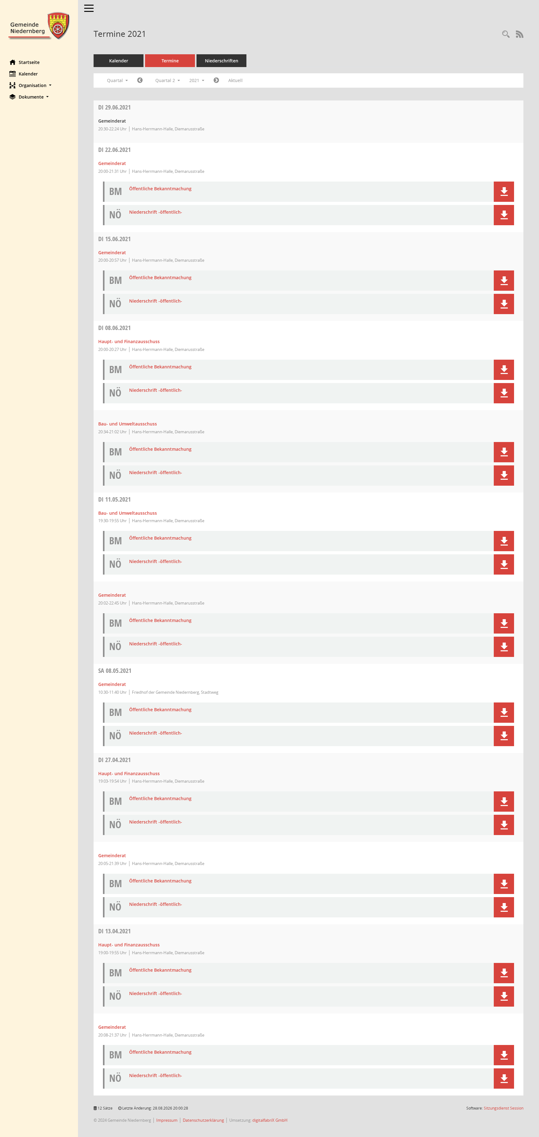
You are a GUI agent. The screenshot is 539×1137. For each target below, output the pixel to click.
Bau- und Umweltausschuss (127, 424)
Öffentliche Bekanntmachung (160, 189)
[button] (39, 85)
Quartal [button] (115, 80)
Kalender (28, 74)
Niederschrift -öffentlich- (155, 212)
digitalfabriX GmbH (270, 1120)
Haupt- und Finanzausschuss (129, 341)
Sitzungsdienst (503, 1108)
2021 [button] (195, 80)
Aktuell (235, 80)
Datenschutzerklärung (203, 1120)
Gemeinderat (112, 163)
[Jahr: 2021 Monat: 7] (216, 80)
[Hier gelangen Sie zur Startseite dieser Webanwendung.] (39, 25)
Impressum (166, 1120)
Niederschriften (221, 61)
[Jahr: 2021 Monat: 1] (140, 80)
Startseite (29, 62)
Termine (170, 61)
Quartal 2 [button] (165, 80)
